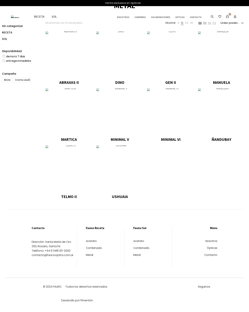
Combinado (94, 248)
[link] (178, 23)
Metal (89, 255)
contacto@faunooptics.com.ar (52, 255)
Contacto (210, 255)
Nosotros (211, 241)
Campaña (9, 74)
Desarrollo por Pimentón (77, 300)
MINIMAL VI (171, 139)
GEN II (170, 82)
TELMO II (69, 196)
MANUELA (221, 82)
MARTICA (69, 139)
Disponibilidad (12, 51)
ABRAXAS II (69, 82)
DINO (119, 82)
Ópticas (212, 248)
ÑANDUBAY (221, 139)
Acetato (91, 241)
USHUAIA (120, 196)
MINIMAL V (120, 139)
